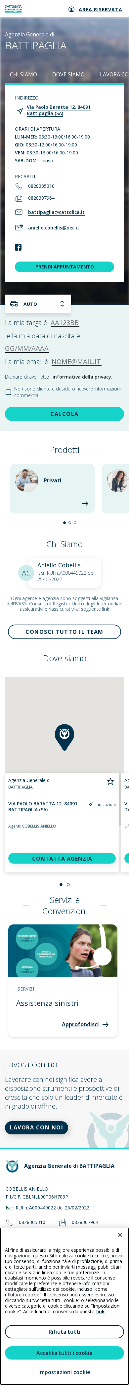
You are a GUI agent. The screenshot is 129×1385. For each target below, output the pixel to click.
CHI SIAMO (23, 74)
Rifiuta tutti (64, 1331)
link (105, 609)
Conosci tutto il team (64, 631)
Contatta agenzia (62, 858)
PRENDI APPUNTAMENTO (64, 267)
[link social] (18, 247)
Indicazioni (106, 804)
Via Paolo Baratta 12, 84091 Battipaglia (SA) (59, 110)
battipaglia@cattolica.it (56, 212)
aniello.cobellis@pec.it (53, 227)
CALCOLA (64, 414)
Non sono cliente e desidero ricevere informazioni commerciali (67, 392)
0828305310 (41, 186)
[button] (64, 522)
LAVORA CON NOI (36, 1127)
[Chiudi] (120, 1235)
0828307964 (41, 198)
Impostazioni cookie (64, 1372)
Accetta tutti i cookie (64, 1353)
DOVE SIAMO (68, 74)
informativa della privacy (82, 377)
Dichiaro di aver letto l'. (58, 377)
